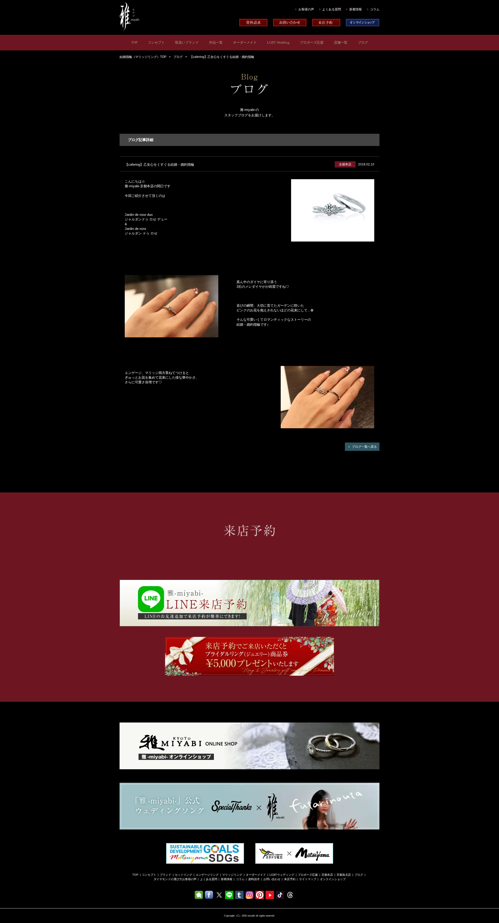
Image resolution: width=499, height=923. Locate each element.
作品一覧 (216, 42)
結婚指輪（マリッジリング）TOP (143, 57)
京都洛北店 (344, 874)
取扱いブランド (187, 42)
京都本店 (327, 874)
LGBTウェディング (282, 874)
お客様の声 (306, 9)
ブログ (363, 42)
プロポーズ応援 (312, 42)
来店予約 (290, 879)
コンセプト (156, 42)
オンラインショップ (333, 879)
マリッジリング (232, 874)
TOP (134, 42)
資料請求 (254, 879)
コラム (374, 9)
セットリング (183, 874)
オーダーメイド (245, 42)
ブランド (165, 874)
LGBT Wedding (278, 42)
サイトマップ (307, 879)
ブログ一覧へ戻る (364, 447)
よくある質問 (331, 9)
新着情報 (355, 9)
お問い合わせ (271, 879)
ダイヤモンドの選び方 (168, 879)
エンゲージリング (207, 874)
